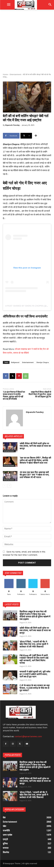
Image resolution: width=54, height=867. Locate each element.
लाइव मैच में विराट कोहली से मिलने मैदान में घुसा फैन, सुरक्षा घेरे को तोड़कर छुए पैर (40, 394)
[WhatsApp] (26, 376)
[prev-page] (4, 486)
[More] (36, 136)
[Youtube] (27, 744)
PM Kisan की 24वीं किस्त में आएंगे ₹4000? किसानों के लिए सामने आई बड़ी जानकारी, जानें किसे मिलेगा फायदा (34, 659)
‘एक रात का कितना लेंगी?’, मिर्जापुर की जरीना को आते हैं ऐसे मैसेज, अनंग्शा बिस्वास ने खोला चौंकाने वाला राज (35, 460)
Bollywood (15, 362)
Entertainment (15, 74)
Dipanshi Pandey (12, 125)
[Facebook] (6, 376)
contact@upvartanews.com (28, 736)
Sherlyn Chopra (42, 362)
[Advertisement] (27, 41)
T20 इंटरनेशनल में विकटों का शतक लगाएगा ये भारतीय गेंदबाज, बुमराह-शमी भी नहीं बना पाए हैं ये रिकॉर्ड (14, 395)
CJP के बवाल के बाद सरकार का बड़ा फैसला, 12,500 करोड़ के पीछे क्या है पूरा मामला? (35, 688)
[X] (12, 376)
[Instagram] (13, 744)
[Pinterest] (19, 376)
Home (5, 74)
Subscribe (45, 580)
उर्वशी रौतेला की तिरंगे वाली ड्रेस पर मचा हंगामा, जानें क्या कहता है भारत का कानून (35, 446)
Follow (21, 580)
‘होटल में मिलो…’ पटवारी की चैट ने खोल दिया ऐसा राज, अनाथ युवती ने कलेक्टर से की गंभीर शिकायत (34, 644)
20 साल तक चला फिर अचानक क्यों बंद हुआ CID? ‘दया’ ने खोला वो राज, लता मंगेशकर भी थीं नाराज (34, 475)
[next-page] (9, 486)
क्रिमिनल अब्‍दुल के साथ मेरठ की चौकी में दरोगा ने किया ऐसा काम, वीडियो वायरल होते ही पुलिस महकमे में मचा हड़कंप (35, 615)
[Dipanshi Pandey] (14, 418)
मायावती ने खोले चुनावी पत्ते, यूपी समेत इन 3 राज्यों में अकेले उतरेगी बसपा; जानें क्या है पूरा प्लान (35, 674)
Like (9, 580)
